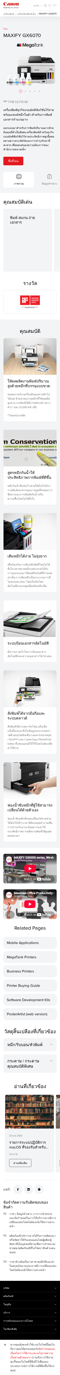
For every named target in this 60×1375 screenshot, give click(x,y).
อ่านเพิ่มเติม (20, 1162)
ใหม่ (5, 29)
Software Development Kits (28, 999)
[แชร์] (17, 1189)
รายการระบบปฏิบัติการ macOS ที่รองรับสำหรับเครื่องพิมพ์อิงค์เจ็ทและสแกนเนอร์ (27, 1149)
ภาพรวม (19, 183)
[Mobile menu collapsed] (55, 5)
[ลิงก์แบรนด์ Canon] (11, 5)
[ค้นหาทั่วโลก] (49, 5)
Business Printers (20, 971)
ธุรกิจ (37, 5)
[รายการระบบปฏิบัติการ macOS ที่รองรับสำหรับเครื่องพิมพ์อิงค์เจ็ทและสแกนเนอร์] (29, 1133)
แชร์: (6, 1189)
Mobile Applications (23, 942)
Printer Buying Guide (23, 985)
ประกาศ (13, 1154)
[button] (20, 91)
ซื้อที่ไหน (13, 160)
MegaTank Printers (21, 956)
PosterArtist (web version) (27, 1013)
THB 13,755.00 (18, 102)
